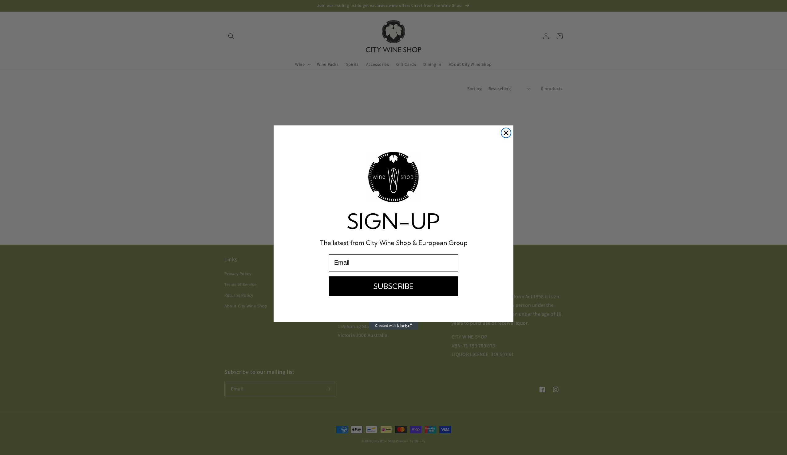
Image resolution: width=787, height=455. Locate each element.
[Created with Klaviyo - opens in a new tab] (393, 326)
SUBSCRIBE (393, 286)
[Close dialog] (506, 133)
